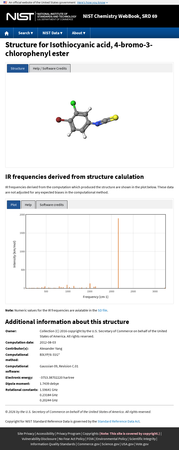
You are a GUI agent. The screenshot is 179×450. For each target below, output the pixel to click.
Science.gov (110, 444)
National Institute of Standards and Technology (41, 16)
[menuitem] (7, 32)
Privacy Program (69, 433)
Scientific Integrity (142, 438)
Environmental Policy (111, 438)
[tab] (17, 68)
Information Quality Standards (53, 444)
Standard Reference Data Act (118, 421)
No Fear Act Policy (72, 438)
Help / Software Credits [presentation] (50, 68)
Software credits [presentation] (52, 204)
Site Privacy (25, 433)
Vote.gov (142, 444)
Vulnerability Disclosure (39, 438)
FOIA (90, 438)
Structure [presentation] (18, 68)
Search (24, 32)
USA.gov (127, 444)
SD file (102, 310)
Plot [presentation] (14, 204)
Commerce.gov (88, 444)
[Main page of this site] (7, 32)
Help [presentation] (28, 204)
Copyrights (91, 433)
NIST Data (51, 32)
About (77, 32)
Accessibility (45, 433)
